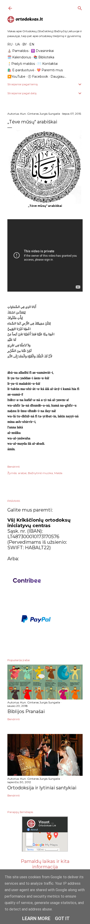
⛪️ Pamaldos (17, 51)
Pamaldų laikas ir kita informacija (45, 864)
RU (9, 44)
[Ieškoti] (80, 7)
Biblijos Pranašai (26, 711)
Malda (58, 473)
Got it (62, 918)
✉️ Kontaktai (47, 64)
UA (17, 44)
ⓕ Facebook (38, 76)
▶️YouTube (16, 76)
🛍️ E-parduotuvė (20, 70)
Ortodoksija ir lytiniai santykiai (41, 787)
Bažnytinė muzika (40, 473)
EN (31, 44)
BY (24, 44)
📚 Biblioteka (43, 57)
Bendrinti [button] (13, 466)
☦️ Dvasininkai (42, 51)
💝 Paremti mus (50, 70)
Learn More (36, 918)
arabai (22, 473)
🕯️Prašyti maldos (21, 64)
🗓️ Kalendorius (19, 57)
